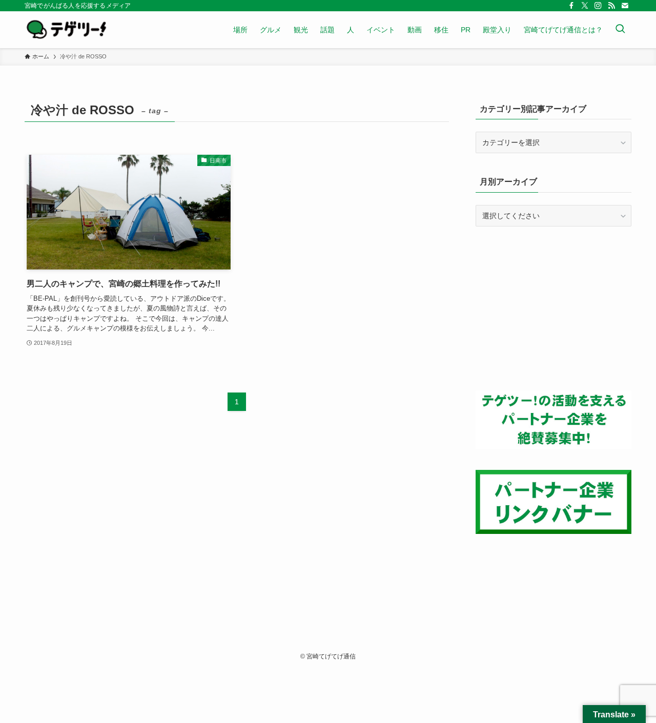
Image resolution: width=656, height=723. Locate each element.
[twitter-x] (584, 5)
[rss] (611, 5)
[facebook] (571, 5)
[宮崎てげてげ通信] (66, 29)
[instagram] (598, 5)
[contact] (624, 5)
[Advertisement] (553, 308)
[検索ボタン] (620, 29)
